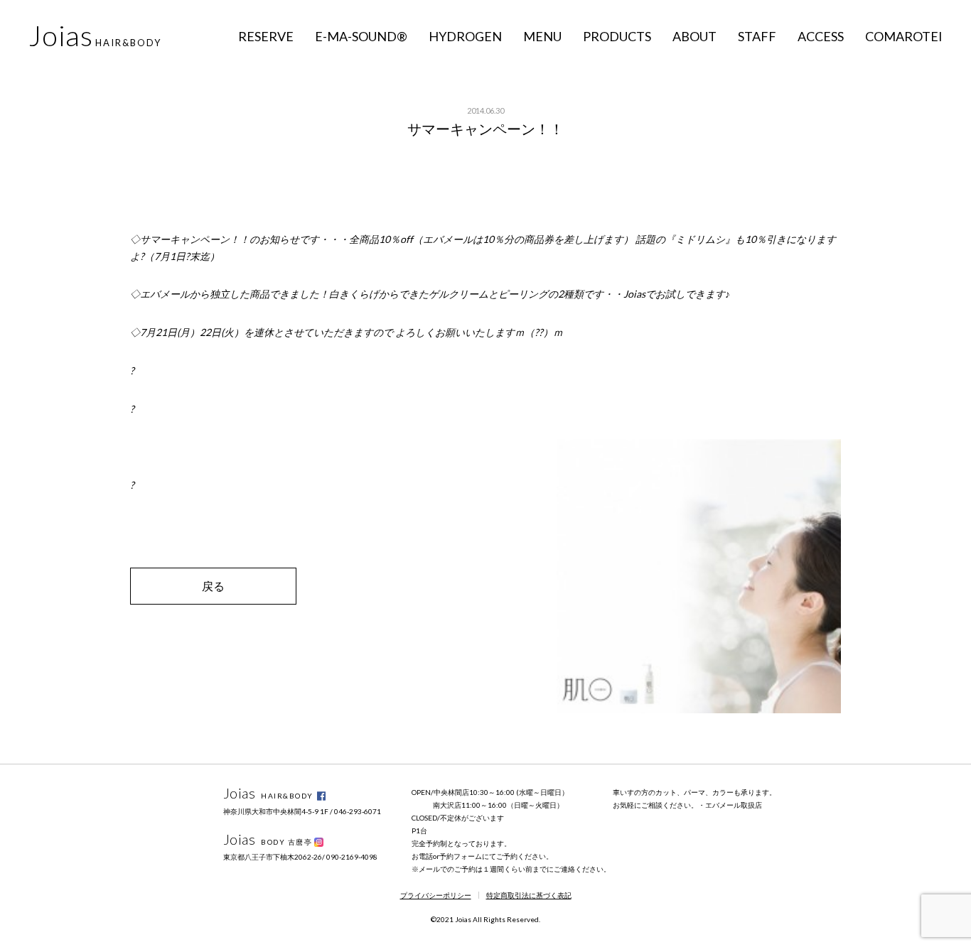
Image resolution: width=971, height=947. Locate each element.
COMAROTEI (904, 36)
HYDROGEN (465, 36)
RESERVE (266, 36)
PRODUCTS (617, 36)
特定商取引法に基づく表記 (529, 895)
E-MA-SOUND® (361, 36)
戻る (213, 585)
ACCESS (821, 36)
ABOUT (694, 36)
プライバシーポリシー (435, 895)
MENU (542, 36)
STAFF (757, 36)
